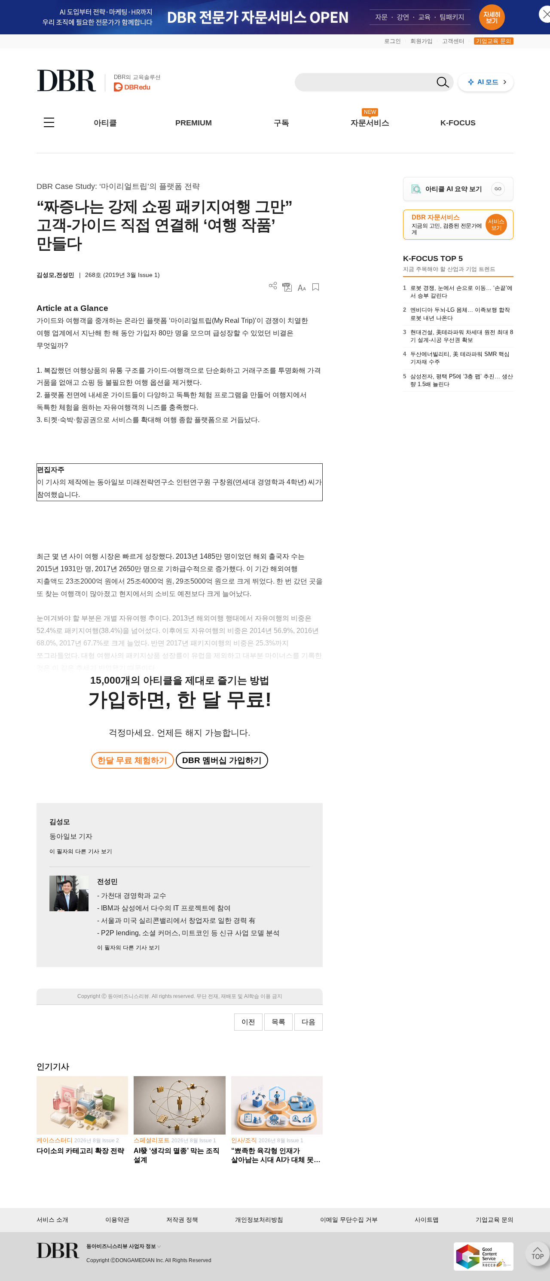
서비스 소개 (52, 1219)
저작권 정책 (182, 1219)
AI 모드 (487, 81)
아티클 (105, 123)
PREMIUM (193, 123)
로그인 (392, 41)
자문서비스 (370, 123)
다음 (308, 1021)
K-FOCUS (458, 123)
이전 (248, 1021)
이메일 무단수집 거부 (349, 1219)
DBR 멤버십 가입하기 (222, 760)
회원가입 (421, 41)
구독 (281, 123)
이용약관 (117, 1219)
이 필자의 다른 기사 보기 (80, 851)
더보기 (273, 286)
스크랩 (316, 287)
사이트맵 (427, 1219)
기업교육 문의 (493, 41)
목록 (278, 1021)
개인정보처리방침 (259, 1219)
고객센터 (453, 41)
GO (498, 188)
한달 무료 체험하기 (132, 760)
